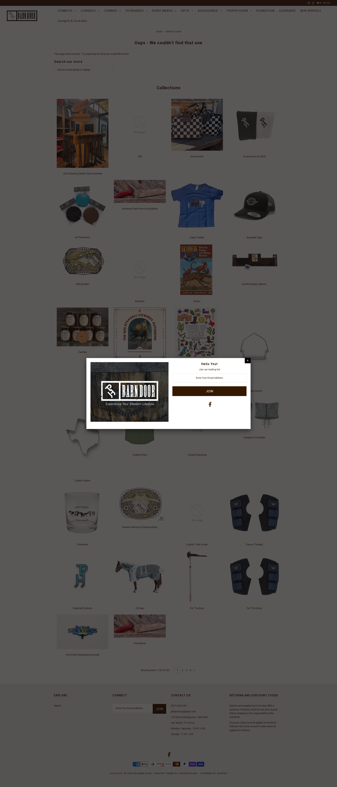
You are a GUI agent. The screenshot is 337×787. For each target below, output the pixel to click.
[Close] (248, 360)
